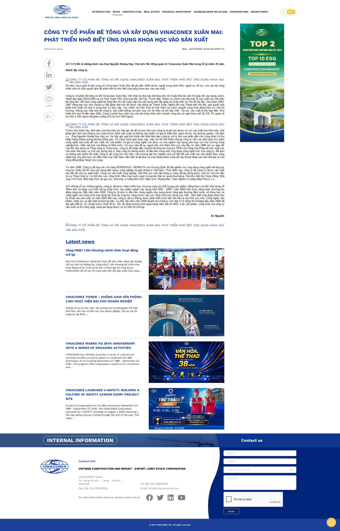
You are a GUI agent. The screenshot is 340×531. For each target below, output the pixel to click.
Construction (131, 11)
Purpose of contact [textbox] (238, 469)
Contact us (251, 440)
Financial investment (176, 11)
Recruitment (259, 11)
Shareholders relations (210, 11)
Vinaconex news (53, 49)
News (116, 11)
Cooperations (239, 11)
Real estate (152, 11)
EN (290, 11)
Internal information (80, 440)
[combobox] (260, 469)
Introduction (101, 11)
